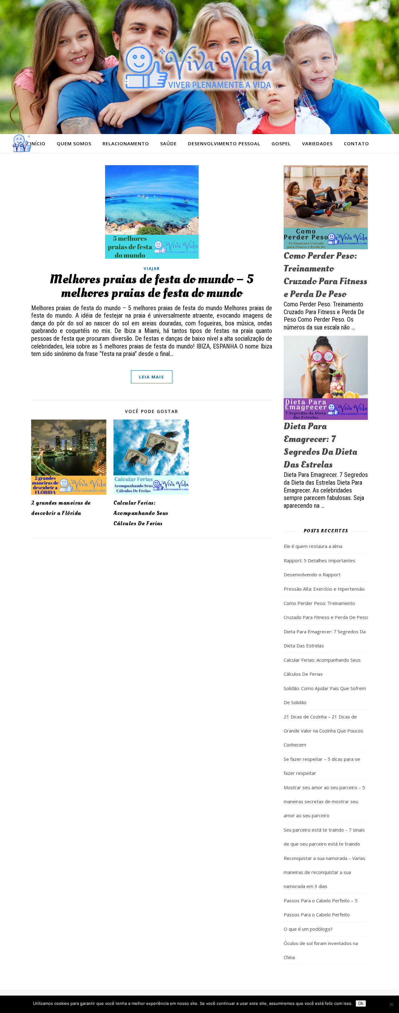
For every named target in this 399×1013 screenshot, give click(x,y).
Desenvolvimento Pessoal (224, 143)
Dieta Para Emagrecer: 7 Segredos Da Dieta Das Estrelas (320, 445)
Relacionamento (126, 143)
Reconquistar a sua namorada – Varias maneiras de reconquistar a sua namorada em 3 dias (324, 872)
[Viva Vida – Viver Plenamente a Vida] (199, 67)
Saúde (168, 143)
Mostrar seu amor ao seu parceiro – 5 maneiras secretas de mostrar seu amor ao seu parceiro (324, 801)
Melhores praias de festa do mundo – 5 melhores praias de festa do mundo (152, 286)
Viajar (152, 268)
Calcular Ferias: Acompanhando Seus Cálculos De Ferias (140, 513)
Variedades (317, 143)
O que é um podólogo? (308, 929)
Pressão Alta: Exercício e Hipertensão (324, 589)
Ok (360, 1003)
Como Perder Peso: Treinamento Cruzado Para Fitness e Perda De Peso (325, 274)
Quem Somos (74, 143)
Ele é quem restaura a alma (313, 546)
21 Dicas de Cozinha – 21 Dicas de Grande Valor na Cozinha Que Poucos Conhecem (323, 730)
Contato (356, 143)
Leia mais (151, 377)
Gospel (281, 143)
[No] (391, 1004)
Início (38, 143)
